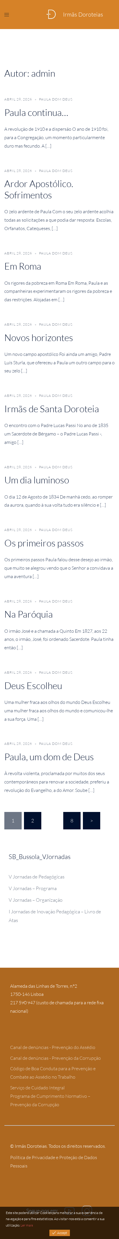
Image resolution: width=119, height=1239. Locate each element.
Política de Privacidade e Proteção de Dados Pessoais (53, 1161)
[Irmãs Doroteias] (51, 14)
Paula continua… (36, 112)
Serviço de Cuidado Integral (37, 1088)
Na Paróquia (28, 614)
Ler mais (27, 1225)
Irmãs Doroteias (83, 14)
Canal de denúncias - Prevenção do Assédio (52, 1047)
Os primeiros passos (44, 542)
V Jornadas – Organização (35, 900)
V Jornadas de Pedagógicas (36, 877)
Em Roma (22, 266)
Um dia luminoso (36, 479)
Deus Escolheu (33, 685)
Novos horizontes (38, 337)
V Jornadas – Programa (33, 888)
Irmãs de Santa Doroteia (51, 408)
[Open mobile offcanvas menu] (6, 14)
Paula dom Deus (55, 99)
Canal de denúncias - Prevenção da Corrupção (55, 1058)
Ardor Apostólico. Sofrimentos (38, 189)
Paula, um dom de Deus (49, 756)
